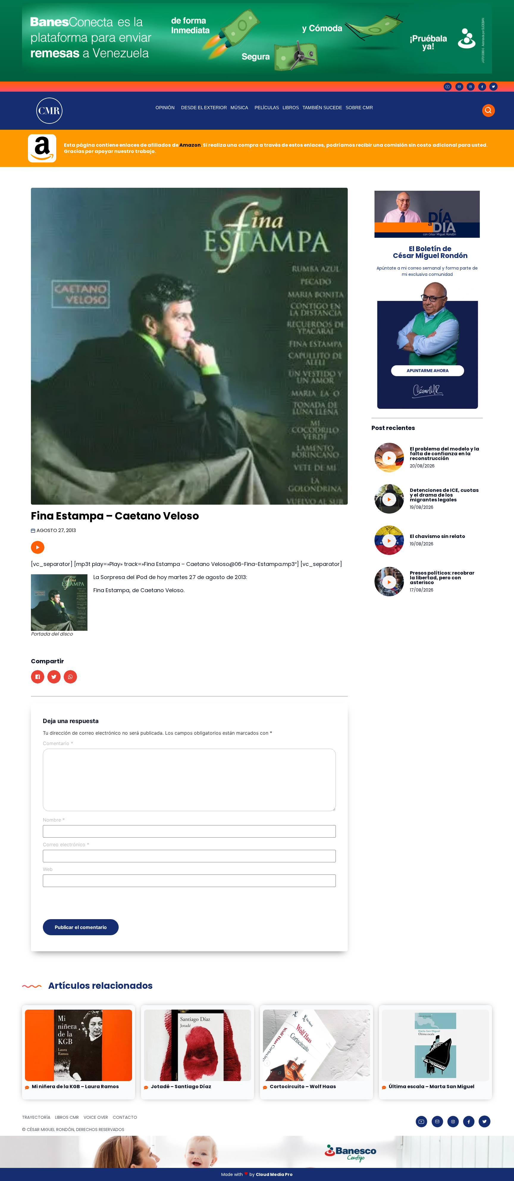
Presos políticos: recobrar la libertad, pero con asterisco (442, 578)
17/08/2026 (421, 590)
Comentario (58, 743)
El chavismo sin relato (437, 536)
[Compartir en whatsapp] (70, 676)
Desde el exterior (204, 107)
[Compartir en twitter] (54, 676)
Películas (267, 107)
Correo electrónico (66, 844)
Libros (291, 107)
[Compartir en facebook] (37, 676)
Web (48, 869)
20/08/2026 (422, 466)
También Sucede (322, 107)
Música (239, 107)
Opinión (165, 107)
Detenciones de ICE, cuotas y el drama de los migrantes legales (444, 495)
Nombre (54, 819)
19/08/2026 (421, 507)
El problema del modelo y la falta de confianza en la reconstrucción (444, 453)
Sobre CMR (359, 107)
